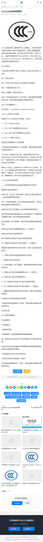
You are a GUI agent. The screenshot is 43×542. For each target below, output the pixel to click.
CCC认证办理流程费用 (12, 11)
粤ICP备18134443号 (31, 537)
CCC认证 (35, 393)
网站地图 (22, 537)
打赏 (26, 371)
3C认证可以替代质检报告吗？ (31, 448)
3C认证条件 (16, 393)
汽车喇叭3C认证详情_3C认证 (11, 465)
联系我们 (14, 529)
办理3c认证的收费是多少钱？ (31, 483)
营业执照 (26, 397)
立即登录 (17, 503)
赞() (24, 14)
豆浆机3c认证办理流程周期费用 (11, 408)
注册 (27, 503)
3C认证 (21, 2)
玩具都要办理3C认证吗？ (9, 448)
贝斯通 (34, 397)
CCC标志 (26, 393)
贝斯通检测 (21, 400)
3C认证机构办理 (36, 407)
